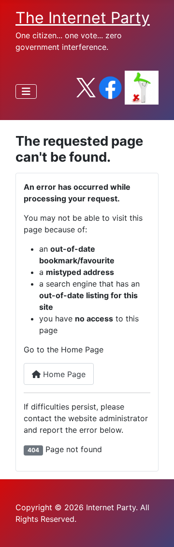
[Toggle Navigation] (26, 91)
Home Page (63, 374)
